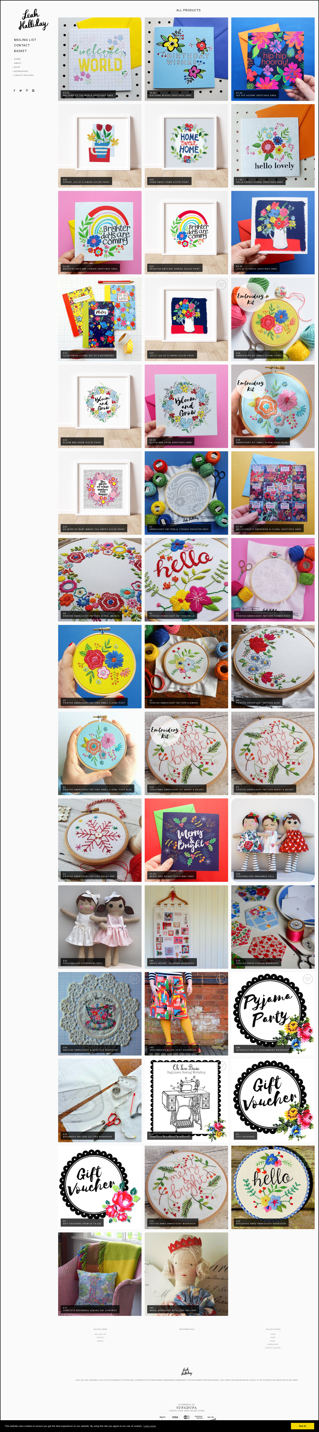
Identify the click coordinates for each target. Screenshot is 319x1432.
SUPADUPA (186, 1408)
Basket (20, 51)
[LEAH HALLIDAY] (33, 20)
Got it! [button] (302, 1426)
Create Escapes (24, 75)
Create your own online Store (187, 1411)
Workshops (21, 71)
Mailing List (25, 40)
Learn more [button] (150, 1426)
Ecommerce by (187, 1405)
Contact (22, 45)
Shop (17, 67)
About (18, 63)
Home (17, 59)
